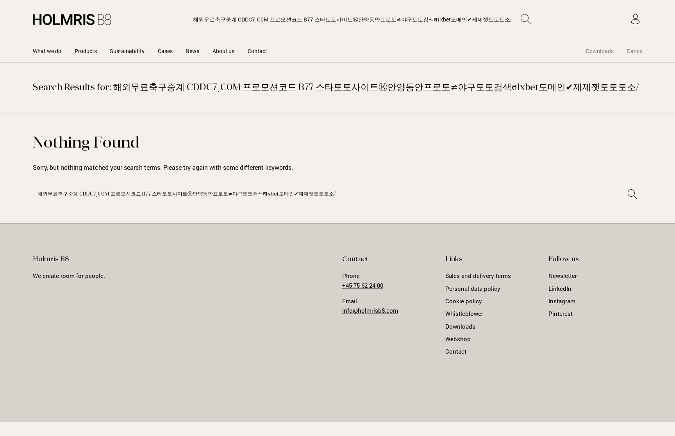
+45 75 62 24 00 (362, 285)
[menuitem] (47, 51)
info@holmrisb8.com (370, 310)
